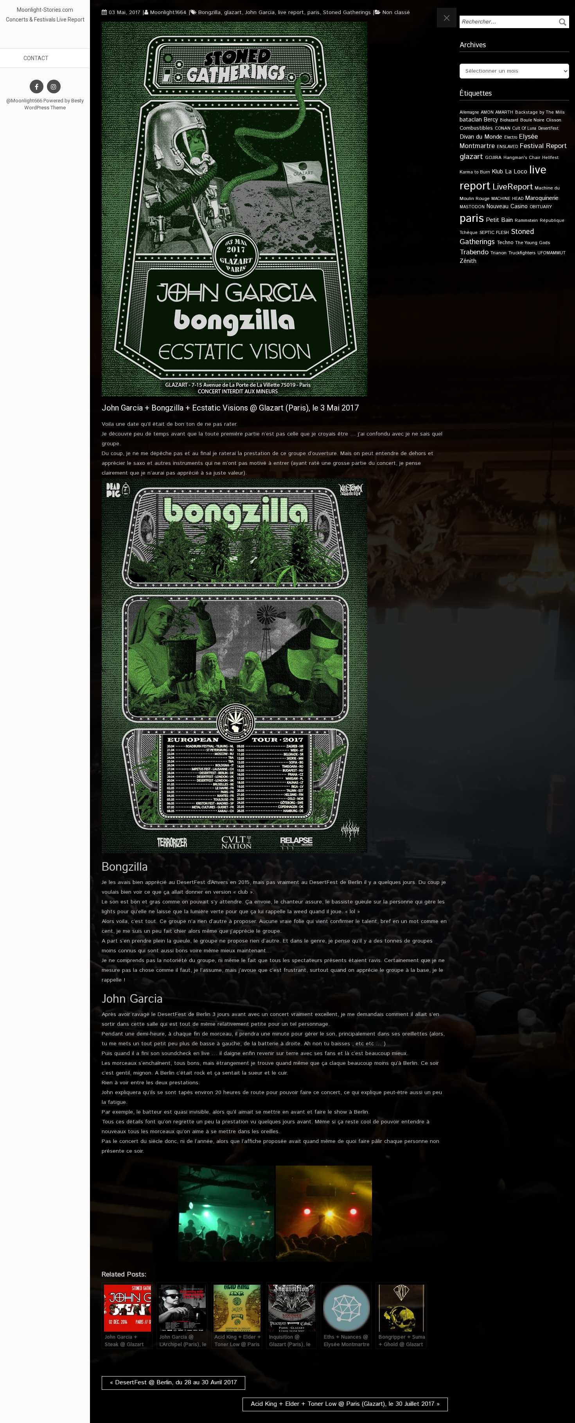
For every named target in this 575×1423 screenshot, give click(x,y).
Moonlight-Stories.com (45, 10)
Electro (510, 137)
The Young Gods (532, 242)
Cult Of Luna (524, 128)
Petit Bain (499, 220)
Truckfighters (522, 253)
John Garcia (260, 12)
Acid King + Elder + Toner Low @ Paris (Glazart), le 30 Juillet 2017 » (345, 1404)
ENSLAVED (507, 147)
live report (291, 12)
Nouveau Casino (507, 207)
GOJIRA (493, 157)
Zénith (468, 261)
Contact (36, 58)
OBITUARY (541, 207)
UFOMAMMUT (551, 253)
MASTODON (472, 207)
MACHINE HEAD (507, 199)
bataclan (471, 120)
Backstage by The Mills (540, 112)
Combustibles (476, 128)
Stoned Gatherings (347, 12)
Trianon (499, 253)
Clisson (553, 120)
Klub (497, 172)
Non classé (396, 12)
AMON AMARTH (497, 112)
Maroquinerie (542, 198)
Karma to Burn (475, 172)
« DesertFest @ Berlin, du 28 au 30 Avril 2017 (173, 1382)
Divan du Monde (481, 137)
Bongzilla (209, 12)
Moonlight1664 (168, 12)
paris (313, 12)
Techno (505, 242)
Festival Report (543, 146)
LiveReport (512, 187)
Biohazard (509, 120)
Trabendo (474, 252)
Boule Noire (532, 120)
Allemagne (469, 112)
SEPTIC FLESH (494, 232)
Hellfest (550, 158)
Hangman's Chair (521, 158)
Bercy (491, 120)
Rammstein (526, 220)
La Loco (516, 172)
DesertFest (548, 128)
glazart (233, 12)
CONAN (502, 128)
